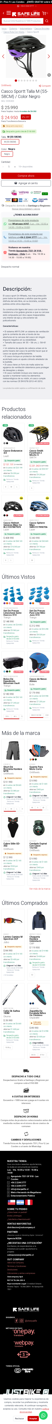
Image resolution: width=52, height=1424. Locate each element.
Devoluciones (12, 1269)
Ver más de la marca (39, 888)
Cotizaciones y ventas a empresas (21, 1273)
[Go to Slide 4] (24, 80)
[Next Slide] (49, 56)
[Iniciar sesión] (35, 13)
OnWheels (6, 85)
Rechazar (19, 1418)
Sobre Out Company (15, 1262)
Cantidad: (6, 161)
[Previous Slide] (3, 56)
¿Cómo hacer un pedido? (17, 1212)
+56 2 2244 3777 (27, 6)
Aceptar (33, 1418)
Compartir (46, 86)
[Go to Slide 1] (16, 80)
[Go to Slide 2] (19, 80)
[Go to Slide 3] (22, 80)
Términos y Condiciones (16, 1266)
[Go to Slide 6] (30, 80)
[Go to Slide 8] (36, 80)
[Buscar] (46, 21)
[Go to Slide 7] (33, 80)
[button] (26, 56)
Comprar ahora (26, 175)
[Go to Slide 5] (27, 80)
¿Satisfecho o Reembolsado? (18, 1219)
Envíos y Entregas (14, 1216)
